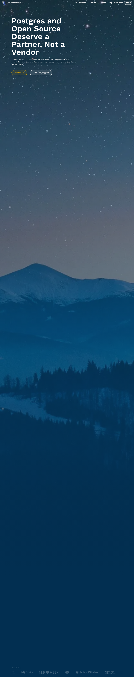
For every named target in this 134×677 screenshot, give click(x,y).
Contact (128, 3)
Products (93, 3)
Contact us (19, 73)
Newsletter (118, 3)
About (74, 3)
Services (82, 3)
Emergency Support (41, 73)
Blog (110, 3)
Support (103, 3)
